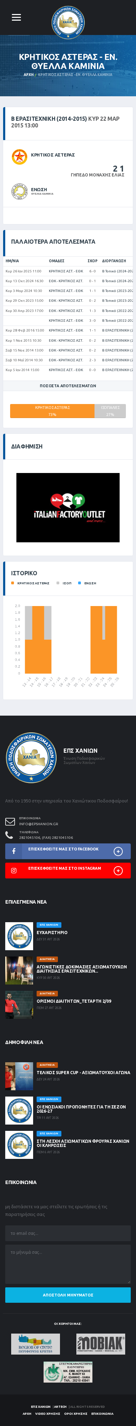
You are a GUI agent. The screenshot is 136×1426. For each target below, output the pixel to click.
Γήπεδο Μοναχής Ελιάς (97, 175)
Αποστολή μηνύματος (68, 1295)
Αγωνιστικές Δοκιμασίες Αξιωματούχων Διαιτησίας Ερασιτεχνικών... (82, 969)
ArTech (60, 1406)
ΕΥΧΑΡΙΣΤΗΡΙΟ (52, 932)
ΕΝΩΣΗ (39, 189)
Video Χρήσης (47, 1413)
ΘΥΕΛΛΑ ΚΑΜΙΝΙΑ (42, 193)
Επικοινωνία (102, 1413)
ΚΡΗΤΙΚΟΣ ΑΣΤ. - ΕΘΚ (66, 271)
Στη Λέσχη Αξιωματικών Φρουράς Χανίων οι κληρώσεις (83, 1143)
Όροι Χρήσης (76, 1413)
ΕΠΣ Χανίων (41, 1406)
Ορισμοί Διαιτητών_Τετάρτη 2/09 (74, 1001)
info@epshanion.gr (38, 824)
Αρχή (28, 75)
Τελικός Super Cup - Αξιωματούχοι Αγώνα (83, 1072)
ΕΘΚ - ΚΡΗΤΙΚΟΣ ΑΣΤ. (66, 281)
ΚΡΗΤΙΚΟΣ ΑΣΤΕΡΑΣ (53, 154)
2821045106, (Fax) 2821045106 (46, 838)
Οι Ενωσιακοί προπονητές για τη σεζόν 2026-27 (81, 1109)
